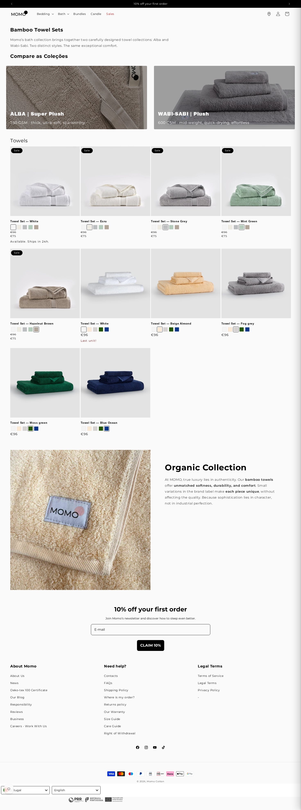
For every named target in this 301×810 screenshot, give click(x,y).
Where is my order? (119, 697)
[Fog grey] (95, 329)
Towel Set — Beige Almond (171, 323)
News (14, 683)
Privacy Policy (209, 690)
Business (17, 719)
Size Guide (112, 719)
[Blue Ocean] (106, 329)
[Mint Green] (30, 227)
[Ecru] (19, 227)
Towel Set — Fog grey (237, 323)
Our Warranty (114, 712)
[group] (76, 97)
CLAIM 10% (150, 645)
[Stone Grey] (25, 227)
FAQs (108, 683)
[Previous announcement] (11, 4)
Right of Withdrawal (119, 733)
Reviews (16, 712)
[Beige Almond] (89, 329)
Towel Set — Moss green (28, 422)
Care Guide (112, 726)
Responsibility (21, 704)
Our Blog (17, 697)
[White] (13, 227)
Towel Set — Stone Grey (169, 221)
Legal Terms (207, 683)
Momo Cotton (155, 781)
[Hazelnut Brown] (36, 227)
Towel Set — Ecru (94, 221)
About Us (17, 676)
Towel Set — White (24, 221)
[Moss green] (101, 329)
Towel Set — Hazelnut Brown (32, 323)
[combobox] (25, 790)
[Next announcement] (289, 4)
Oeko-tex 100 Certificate (28, 690)
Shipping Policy (116, 690)
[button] (44, 14)
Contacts (111, 676)
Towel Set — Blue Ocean (99, 422)
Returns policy (115, 704)
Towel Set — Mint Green (239, 221)
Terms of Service (211, 676)
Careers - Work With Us (28, 726)
